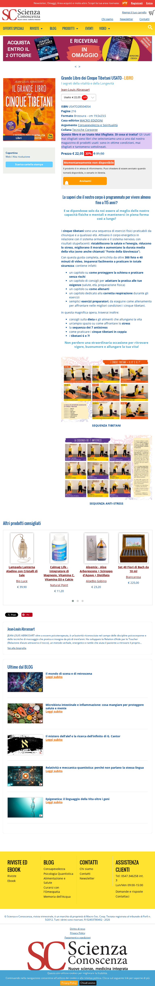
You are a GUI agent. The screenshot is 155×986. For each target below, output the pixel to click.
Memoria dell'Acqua (57, 896)
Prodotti (68, 28)
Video (103, 28)
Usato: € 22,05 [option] (75, 97)
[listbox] (78, 97)
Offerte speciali (13, 28)
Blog (53, 28)
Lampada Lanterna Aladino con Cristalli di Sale (22, 571)
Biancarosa (133, 577)
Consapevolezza (54, 869)
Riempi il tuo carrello (134, 12)
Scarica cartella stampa (29, 164)
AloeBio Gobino (96, 581)
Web (8, 156)
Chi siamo (107, 19)
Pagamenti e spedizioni (78, 937)
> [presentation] (79, 66)
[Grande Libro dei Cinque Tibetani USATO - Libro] (29, 109)
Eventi (89, 28)
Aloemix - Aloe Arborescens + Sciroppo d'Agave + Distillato (96, 571)
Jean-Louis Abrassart (75, 90)
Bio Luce (21, 581)
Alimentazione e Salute (54, 880)
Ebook (11, 881)
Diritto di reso (77, 929)
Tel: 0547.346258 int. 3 (129, 878)
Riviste (35, 28)
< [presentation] (75, 66)
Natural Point (59, 585)
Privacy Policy (68, 983)
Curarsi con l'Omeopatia (52, 890)
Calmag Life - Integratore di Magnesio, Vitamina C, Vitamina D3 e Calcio (59, 573)
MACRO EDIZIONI (91, 120)
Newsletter (126, 19)
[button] (72, 601)
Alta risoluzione (21, 156)
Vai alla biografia (16, 648)
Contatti (144, 19)
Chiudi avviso (88, 983)
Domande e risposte (129, 891)
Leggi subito (54, 677)
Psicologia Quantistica (58, 874)
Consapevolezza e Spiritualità (98, 125)
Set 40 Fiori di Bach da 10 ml (133, 569)
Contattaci (122, 896)
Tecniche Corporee (85, 130)
